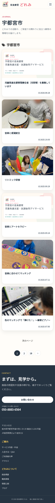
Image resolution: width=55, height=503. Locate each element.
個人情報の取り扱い (36, 499)
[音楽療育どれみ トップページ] (18, 4)
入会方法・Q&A (8, 451)
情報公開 (5, 483)
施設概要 (5, 474)
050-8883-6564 (11, 408)
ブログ (4, 488)
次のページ (27, 340)
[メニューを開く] (50, 4)
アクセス (5, 460)
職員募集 (5, 479)
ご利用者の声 (7, 456)
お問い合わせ (27, 399)
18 (31, 353)
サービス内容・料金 (10, 447)
